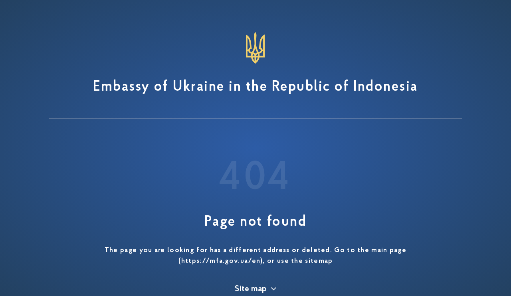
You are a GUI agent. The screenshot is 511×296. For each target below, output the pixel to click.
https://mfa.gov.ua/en (220, 261)
